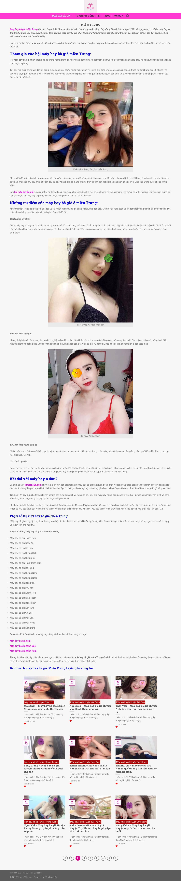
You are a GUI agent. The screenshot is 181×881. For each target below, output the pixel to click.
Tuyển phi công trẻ (87, 15)
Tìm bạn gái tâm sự (19, 873)
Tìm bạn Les (35, 873)
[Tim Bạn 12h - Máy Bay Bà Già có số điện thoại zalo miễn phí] (90, 6)
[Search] (127, 16)
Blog (107, 15)
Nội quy (118, 15)
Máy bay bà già (61, 15)
